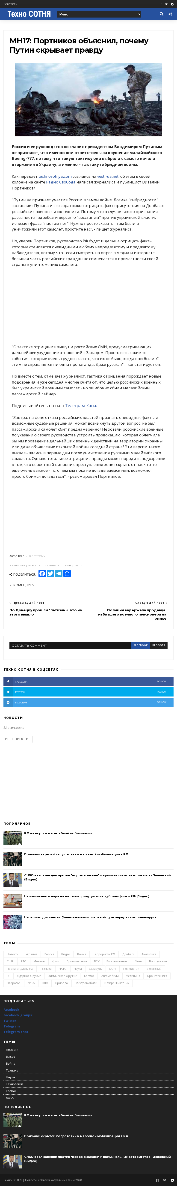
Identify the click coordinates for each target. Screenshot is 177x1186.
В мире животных (116, 983)
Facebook (11, 1009)
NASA (31, 983)
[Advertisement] (88, 305)
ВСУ (96, 961)
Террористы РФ (104, 954)
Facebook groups (17, 1015)
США (10, 961)
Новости (12, 954)
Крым (55, 961)
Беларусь (95, 969)
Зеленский (154, 969)
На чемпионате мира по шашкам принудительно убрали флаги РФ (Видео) (86, 896)
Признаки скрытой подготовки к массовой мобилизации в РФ (76, 854)
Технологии (131, 969)
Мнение (39, 961)
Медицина (133, 976)
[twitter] (166, 4)
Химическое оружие (62, 976)
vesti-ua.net (107, 176)
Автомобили (110, 976)
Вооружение (158, 961)
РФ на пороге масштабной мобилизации (58, 833)
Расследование (116, 961)
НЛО (45, 983)
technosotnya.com (55, 176)
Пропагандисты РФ (20, 969)
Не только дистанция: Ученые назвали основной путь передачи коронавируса (90, 917)
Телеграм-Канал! (82, 405)
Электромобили (86, 983)
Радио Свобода (61, 182)
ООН (112, 969)
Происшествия (77, 961)
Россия (49, 954)
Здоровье (14, 983)
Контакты (10, 4)
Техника (46, 969)
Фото (138, 961)
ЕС (8, 976)
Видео (65, 954)
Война (81, 954)
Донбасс (128, 954)
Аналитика (149, 954)
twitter (90, 692)
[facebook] (161, 4)
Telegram (11, 1026)
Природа (61, 983)
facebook (140, 645)
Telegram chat (15, 1032)
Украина (31, 954)
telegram (90, 702)
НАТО (63, 969)
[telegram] (172, 4)
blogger (158, 645)
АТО (24, 961)
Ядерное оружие (29, 976)
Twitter (9, 1020)
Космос (89, 976)
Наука (78, 969)
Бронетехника (157, 976)
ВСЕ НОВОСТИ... (18, 739)
